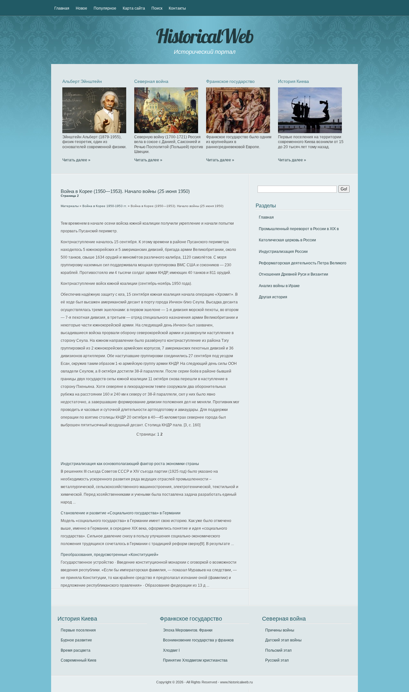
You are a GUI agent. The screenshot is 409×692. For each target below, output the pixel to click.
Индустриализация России (283, 251)
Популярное (105, 8)
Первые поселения (78, 630)
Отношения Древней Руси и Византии (293, 274)
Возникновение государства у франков (198, 640)
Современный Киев (78, 660)
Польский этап (278, 650)
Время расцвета (75, 650)
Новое (81, 8)
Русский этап (277, 660)
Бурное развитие (76, 640)
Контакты (177, 8)
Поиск (156, 8)
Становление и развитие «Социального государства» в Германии (121, 513)
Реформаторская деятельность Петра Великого (302, 263)
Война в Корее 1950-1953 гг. (104, 206)
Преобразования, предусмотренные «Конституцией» (109, 554)
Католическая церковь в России (287, 240)
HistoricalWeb (204, 36)
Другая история (273, 297)
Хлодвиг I (171, 650)
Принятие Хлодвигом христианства (195, 660)
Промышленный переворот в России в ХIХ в (299, 229)
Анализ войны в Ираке (279, 286)
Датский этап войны (283, 640)
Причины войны (279, 630)
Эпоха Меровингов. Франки (187, 630)
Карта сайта (134, 8)
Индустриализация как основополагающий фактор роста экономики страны (130, 464)
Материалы (70, 206)
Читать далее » (76, 160)
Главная (61, 8)
